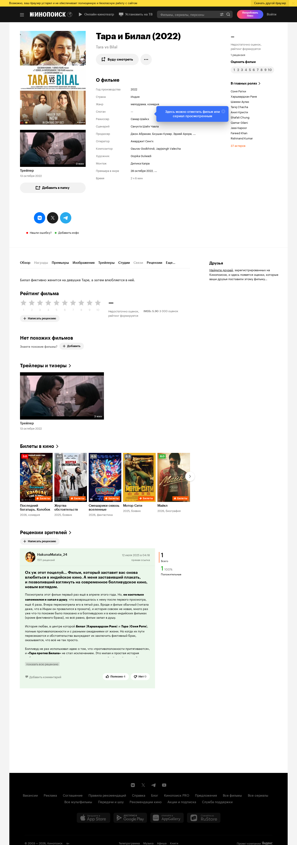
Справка (138, 795)
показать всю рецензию (42, 664)
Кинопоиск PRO (176, 795)
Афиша (162, 843)
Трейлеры (106, 263)
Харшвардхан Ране (244, 96)
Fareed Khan (239, 132)
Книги (174, 843)
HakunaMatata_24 (52, 554)
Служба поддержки (217, 801)
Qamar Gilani (239, 122)
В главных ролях (244, 83)
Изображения (84, 263)
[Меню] (22, 14)
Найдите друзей (221, 269)
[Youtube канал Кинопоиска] (164, 785)
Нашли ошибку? (41, 232)
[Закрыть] (223, 111)
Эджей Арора (182, 133)
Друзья (216, 263)
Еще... (170, 263)
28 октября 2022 (142, 170)
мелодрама (138, 104)
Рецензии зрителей (43, 532)
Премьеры (60, 263)
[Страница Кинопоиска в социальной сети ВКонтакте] (132, 785)
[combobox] (187, 14)
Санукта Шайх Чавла (145, 126)
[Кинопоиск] (48, 14)
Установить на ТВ (139, 14)
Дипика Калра (140, 163)
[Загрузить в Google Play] (130, 818)
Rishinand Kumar (242, 138)
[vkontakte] (39, 218)
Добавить (73, 346)
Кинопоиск (55, 843)
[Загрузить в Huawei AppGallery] (167, 818)
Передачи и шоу (111, 801)
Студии (124, 263)
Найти (228, 14)
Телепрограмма (129, 843)
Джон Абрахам (141, 133)
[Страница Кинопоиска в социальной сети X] (143, 785)
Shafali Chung (240, 117)
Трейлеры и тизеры (43, 366)
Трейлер (27, 171)
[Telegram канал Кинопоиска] (153, 785)
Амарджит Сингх (142, 141)
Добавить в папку (56, 188)
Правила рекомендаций (107, 795)
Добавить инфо (68, 232)
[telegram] (65, 218)
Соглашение (73, 795)
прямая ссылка (140, 559)
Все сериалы (258, 795)
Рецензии (154, 263)
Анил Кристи (239, 112)
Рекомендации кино (146, 801)
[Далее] (190, 476)
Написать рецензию (42, 317)
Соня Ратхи (238, 91)
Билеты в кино (37, 446)
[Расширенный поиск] (222, 14)
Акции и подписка (181, 801)
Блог (154, 795)
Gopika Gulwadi (141, 155)
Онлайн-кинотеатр (99, 14)
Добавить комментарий (45, 676)
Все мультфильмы (78, 801)
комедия (153, 104)
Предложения (206, 795)
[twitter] (52, 218)
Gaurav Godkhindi (143, 148)
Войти (271, 14)
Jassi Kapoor (239, 127)
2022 (134, 89)
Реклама (50, 795)
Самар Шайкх (140, 118)
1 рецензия (238, 54)
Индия (135, 96)
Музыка (148, 843)
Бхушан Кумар (162, 133)
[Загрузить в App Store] (93, 818)
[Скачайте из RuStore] (203, 818)
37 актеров (238, 145)
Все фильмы (232, 795)
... (194, 133)
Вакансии (30, 795)
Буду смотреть (120, 59)
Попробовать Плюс (250, 14)
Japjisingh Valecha (168, 148)
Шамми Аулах (240, 101)
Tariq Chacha (239, 106)
